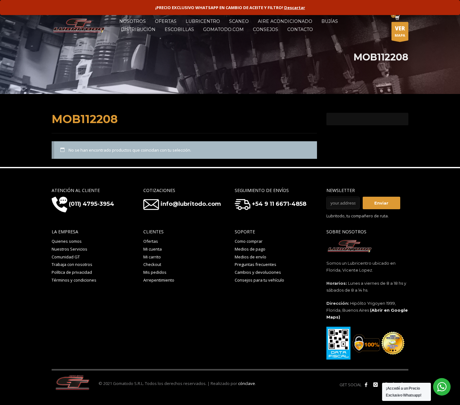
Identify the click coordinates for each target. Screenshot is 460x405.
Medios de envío (250, 257)
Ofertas (150, 241)
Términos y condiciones (74, 280)
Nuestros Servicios (69, 249)
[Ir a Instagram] (375, 384)
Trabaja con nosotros (72, 264)
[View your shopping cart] (397, 18)
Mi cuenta (152, 249)
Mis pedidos (154, 272)
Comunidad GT (66, 257)
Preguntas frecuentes (255, 264)
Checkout (152, 264)
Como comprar (249, 241)
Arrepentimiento (158, 280)
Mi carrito (152, 257)
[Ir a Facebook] (366, 384)
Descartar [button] (294, 7)
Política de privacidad (72, 272)
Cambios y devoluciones (258, 272)
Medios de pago (250, 249)
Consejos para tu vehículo (259, 280)
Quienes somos (67, 241)
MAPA (400, 31)
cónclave (246, 383)
